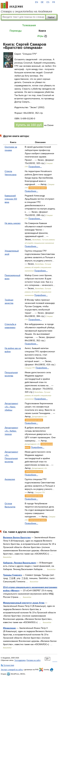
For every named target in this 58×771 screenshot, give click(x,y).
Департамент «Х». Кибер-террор (11, 430)
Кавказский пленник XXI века (11, 198)
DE (42, 2)
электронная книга (37, 188)
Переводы (16, 30)
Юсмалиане (9, 628)
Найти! (51, 17)
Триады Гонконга (12, 575)
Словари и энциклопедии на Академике (26, 11)
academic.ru (12, 5)
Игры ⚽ (42, 36)
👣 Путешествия (7, 665)
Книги (42, 30)
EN (36, 2)
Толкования (29, 25)
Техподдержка (20, 660)
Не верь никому (13, 223)
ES (48, 2)
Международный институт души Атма (23, 602)
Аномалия (10, 479)
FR (53, 2)
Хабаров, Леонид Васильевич (19, 562)
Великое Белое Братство (17, 537)
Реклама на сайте (33, 660)
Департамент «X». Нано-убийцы (11, 406)
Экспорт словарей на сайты (12, 669)
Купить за (29, 125)
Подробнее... (35, 166)
